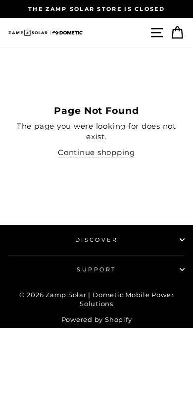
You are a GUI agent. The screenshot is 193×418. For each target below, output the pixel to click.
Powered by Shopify (96, 319)
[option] (96, 9)
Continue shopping (96, 152)
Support (96, 269)
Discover (96, 239)
